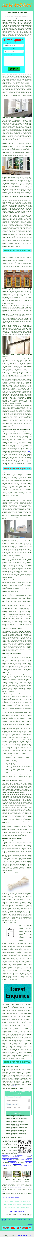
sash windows (22, 74)
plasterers (28, 1161)
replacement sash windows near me (13, 1044)
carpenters (13, 1162)
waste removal (25, 1159)
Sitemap (4, 1219)
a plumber (19, 1155)
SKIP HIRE (29, 1162)
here (14, 1085)
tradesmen (5, 1168)
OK (30, 1236)
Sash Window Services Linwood (12, 1088)
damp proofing (24, 1165)
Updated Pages (21, 1219)
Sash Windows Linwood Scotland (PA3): (15, 20)
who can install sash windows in (13, 1040)
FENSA (29, 451)
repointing (5, 1165)
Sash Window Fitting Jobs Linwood (20, 1187)
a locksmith (17, 1164)
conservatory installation (10, 1158)
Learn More (22, 1236)
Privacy (30, 1224)
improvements (10, 1143)
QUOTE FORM (21, 971)
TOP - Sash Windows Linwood (10, 1197)
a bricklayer (12, 1161)
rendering (5, 1155)
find (7, 1069)
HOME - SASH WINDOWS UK (17, 1211)
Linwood (26, 473)
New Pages (12, 1219)
